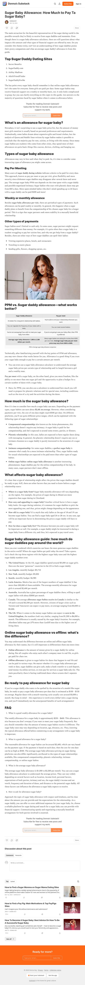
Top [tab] (7, 881)
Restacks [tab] (18, 855)
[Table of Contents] (2, 492)
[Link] (2, 59)
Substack (32, 981)
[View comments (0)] (12, 28)
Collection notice (55, 970)
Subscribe (68, 4)
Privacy (40, 970)
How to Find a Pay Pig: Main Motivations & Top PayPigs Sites (30, 904)
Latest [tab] (12, 881)
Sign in (78, 4)
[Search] (55, 4)
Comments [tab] (9, 855)
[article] (42, 892)
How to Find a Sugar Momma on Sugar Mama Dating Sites (32, 887)
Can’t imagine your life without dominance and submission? (26, 909)
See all (9, 939)
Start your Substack (37, 975)
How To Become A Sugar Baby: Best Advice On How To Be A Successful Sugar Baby (32, 921)
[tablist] (14, 855)
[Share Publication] (59, 4)
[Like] (7, 28)
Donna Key (13, 21)
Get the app (53, 975)
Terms (46, 970)
